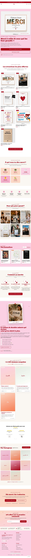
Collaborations (18, 547)
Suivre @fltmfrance (27, 447)
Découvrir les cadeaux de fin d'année (15, 49)
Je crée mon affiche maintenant (15, 293)
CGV (14, 554)
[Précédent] (23, 247)
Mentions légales (10, 554)
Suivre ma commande (5, 549)
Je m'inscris (23, 521)
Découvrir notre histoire (5, 347)
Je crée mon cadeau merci (10, 500)
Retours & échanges (5, 547)
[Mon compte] (28, 4)
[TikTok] (4, 541)
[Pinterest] (6, 541)
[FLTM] (14, 4)
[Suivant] (25, 247)
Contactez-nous (4, 546)
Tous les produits (18, 534)
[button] (14, 438)
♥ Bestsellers (18, 535)
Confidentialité (18, 554)
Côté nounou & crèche (15, 52)
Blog (16, 546)
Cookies (22, 554)
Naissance (17, 538)
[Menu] (1, 4)
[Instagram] (2, 541)
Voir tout (28, 247)
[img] (15, 427)
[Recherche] (26, 4)
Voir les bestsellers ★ (21, 500)
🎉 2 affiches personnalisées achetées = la (15, 2)
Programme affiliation (19, 549)
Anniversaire (18, 539)
